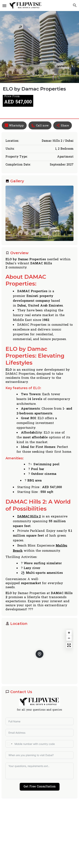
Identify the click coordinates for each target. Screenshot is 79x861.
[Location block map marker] (39, 654)
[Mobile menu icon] (4, 5)
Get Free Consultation (40, 787)
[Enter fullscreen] (69, 645)
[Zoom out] (69, 638)
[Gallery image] (39, 213)
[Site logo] (26, 5)
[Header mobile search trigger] (74, 5)
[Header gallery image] (39, 41)
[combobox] (9, 743)
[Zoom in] (69, 632)
